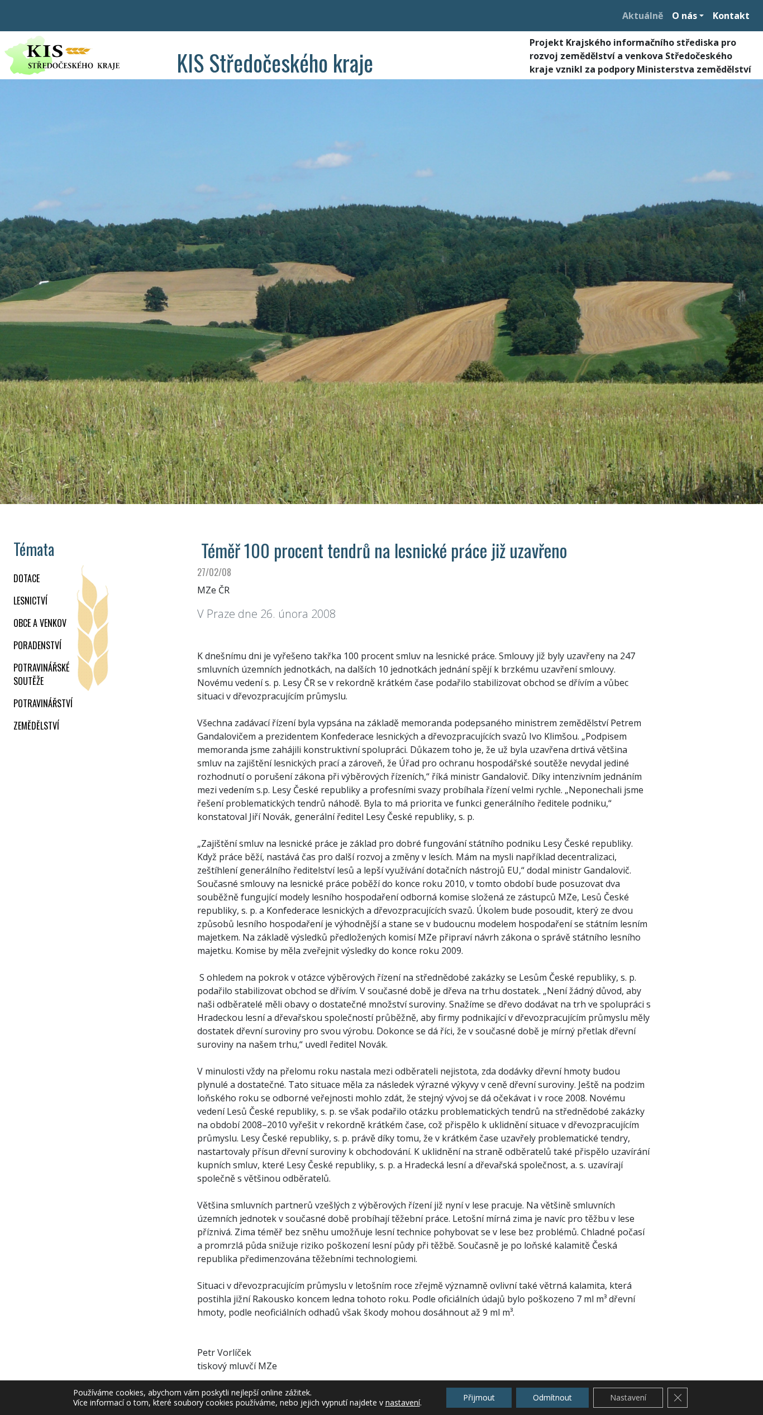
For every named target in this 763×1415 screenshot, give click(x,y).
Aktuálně (642, 15)
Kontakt (731, 15)
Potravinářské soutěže (41, 674)
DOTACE (26, 578)
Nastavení (628, 1397)
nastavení (402, 1403)
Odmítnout (552, 1397)
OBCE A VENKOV (39, 623)
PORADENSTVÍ (37, 645)
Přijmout (479, 1397)
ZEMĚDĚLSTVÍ (36, 725)
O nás (684, 15)
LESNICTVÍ (30, 600)
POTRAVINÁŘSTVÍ (43, 703)
